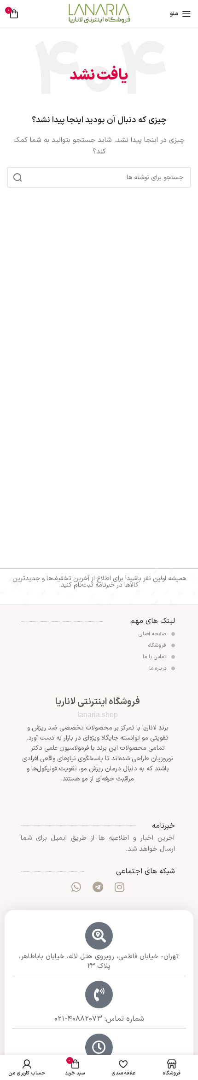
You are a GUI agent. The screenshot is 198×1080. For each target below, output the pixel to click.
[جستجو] (17, 177)
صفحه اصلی (153, 634)
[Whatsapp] (76, 887)
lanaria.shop (97, 714)
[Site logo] (99, 13)
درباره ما (158, 668)
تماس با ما (155, 657)
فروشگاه (158, 645)
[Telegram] (97, 887)
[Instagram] (119, 887)
